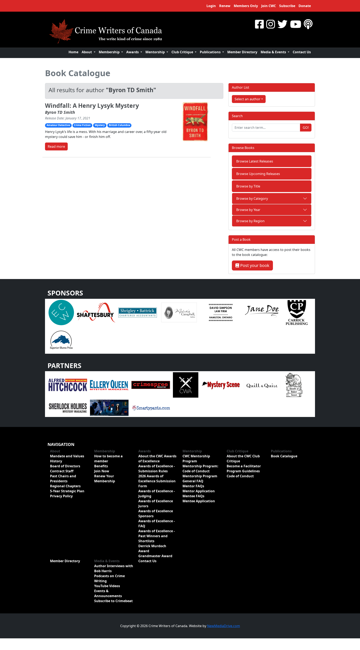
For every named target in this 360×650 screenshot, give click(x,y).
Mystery (100, 125)
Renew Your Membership (104, 478)
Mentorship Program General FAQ (199, 478)
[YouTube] (295, 24)
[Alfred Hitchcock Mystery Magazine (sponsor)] (68, 384)
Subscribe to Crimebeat (113, 601)
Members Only (246, 6)
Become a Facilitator (244, 466)
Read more (56, 146)
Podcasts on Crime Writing (109, 578)
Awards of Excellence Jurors (155, 503)
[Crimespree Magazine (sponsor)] (150, 384)
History (56, 461)
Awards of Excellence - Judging (156, 493)
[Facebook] (259, 24)
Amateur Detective (58, 125)
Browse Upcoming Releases (258, 173)
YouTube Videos (107, 586)
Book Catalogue (77, 73)
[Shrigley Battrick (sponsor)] (137, 312)
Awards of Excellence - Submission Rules (156, 468)
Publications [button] (210, 52)
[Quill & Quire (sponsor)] (262, 384)
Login (211, 6)
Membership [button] (109, 52)
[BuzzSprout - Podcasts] (308, 24)
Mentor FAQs (193, 486)
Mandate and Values (67, 456)
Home (73, 52)
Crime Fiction (82, 125)
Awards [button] (133, 52)
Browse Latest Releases (254, 161)
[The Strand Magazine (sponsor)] (109, 407)
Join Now (101, 471)
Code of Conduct (240, 476)
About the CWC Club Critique (243, 458)
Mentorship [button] (155, 52)
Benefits (101, 466)
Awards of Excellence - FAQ (156, 523)
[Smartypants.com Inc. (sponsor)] (150, 407)
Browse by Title (248, 186)
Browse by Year (248, 209)
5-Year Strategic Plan (67, 491)
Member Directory (242, 52)
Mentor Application (198, 491)
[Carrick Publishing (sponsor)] (297, 312)
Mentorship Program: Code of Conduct (200, 468)
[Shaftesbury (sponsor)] (96, 312)
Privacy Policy (61, 496)
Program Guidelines (243, 471)
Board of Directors (65, 466)
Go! (306, 127)
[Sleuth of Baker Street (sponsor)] (293, 384)
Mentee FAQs (193, 496)
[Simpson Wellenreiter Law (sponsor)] (220, 312)
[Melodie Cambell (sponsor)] (179, 312)
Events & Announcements (108, 593)
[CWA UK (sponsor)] (185, 384)
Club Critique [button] (182, 52)
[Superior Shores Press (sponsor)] (61, 339)
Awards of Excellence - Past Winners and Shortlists (156, 536)
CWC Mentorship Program (196, 458)
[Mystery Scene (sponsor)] (220, 384)
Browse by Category (252, 198)
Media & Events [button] (274, 52)
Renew (224, 6)
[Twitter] (283, 24)
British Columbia (119, 125)
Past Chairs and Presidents (63, 478)
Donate (305, 6)
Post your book (254, 265)
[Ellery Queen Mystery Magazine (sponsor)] (109, 384)
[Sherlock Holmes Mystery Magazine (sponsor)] (68, 407)
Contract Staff (61, 471)
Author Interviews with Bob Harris (113, 568)
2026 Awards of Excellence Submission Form (157, 481)
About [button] (87, 52)
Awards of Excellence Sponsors (155, 513)
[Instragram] (270, 24)
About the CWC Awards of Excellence (157, 458)
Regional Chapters (65, 486)
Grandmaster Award (155, 556)
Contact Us (302, 52)
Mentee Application (198, 501)
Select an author (247, 99)
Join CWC (268, 6)
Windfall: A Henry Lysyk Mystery (92, 105)
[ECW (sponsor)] (61, 312)
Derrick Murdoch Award (152, 548)
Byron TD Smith (60, 112)
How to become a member (108, 458)
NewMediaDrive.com (223, 626)
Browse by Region (250, 221)
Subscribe (287, 6)
